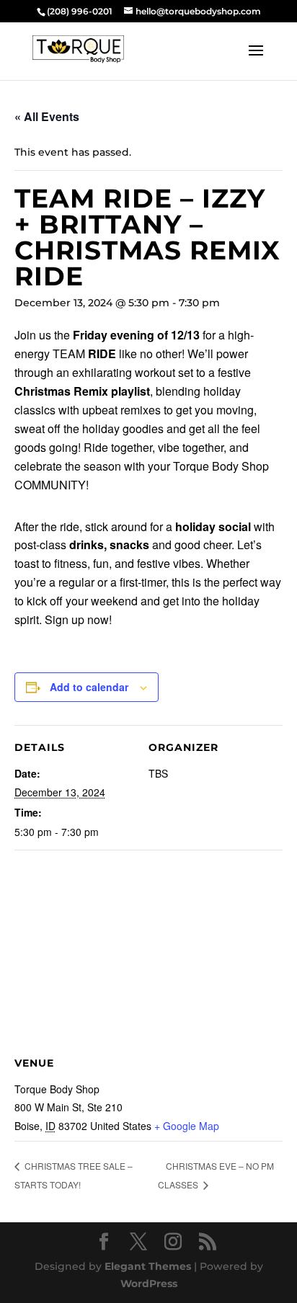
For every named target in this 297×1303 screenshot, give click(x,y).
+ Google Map (186, 1126)
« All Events (46, 116)
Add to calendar (89, 687)
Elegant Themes (148, 1266)
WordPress (148, 1283)
